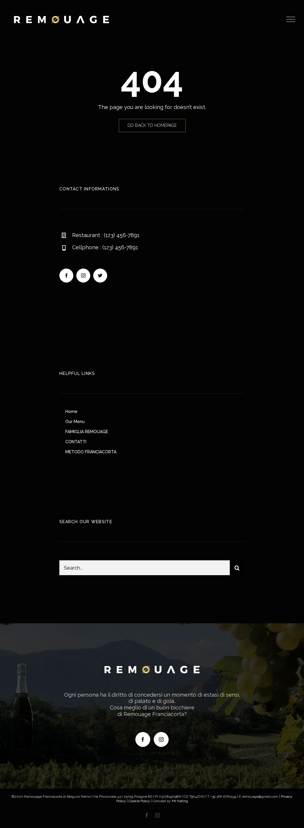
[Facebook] (142, 739)
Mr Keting (180, 801)
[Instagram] (161, 739)
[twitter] (100, 276)
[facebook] (66, 276)
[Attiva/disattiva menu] (290, 19)
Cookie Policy (139, 801)
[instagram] (83, 276)
